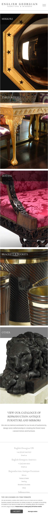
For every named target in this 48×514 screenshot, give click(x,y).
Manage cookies (32, 511)
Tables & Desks (24, 478)
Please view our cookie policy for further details (28, 506)
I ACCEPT (16, 511)
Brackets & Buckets (24, 484)
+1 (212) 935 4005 (24, 463)
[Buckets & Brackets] (24, 287)
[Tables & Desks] (24, 130)
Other (24, 488)
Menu (44, 5)
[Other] (24, 365)
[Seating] (24, 209)
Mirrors (24, 475)
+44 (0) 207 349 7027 (24, 452)
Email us (24, 455)
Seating (23, 481)
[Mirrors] (24, 52)
